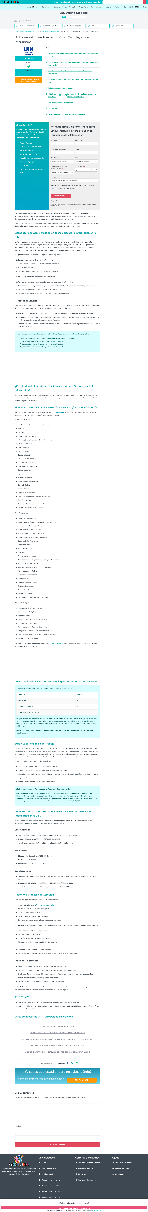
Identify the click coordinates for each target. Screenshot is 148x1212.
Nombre (54, 140)
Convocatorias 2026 (131, 7)
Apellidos (78, 140)
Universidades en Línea (50, 1186)
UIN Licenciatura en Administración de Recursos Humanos (57, 1046)
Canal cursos (46, 7)
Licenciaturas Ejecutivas (50, 26)
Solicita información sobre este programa (72, 1208)
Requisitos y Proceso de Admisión (60, 103)
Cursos (93, 26)
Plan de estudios (57, 644)
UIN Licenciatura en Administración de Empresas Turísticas (57, 1033)
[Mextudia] (11, 2)
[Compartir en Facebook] (67, 1063)
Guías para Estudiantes (123, 1163)
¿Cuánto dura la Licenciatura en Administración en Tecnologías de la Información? (73, 63)
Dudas (53, 177)
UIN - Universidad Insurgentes (50, 31)
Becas (64, 7)
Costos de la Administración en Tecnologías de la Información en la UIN (73, 80)
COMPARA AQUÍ (82, 1080)
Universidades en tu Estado (51, 1197)
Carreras (57, 7)
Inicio (16, 31)
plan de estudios (58, 412)
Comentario (19, 1102)
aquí (70, 990)
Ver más (96, 1210)
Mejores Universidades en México (29, 31)
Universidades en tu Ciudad (51, 1191)
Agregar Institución (122, 1168)
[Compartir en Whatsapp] (77, 1063)
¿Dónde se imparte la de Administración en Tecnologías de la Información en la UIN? (72, 95)
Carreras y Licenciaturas (26, 26)
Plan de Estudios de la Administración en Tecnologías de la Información (70, 72)
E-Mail (77, 149)
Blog (145, 7)
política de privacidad (86, 185)
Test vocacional (96, 7)
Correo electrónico (22, 1134)
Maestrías (72, 7)
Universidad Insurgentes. (45, 905)
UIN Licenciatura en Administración (57, 1026)
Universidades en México (50, 1180)
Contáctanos (119, 1174)
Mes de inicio (79, 167)
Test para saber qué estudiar (89, 1163)
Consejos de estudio (112, 7)
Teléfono (58, 149)
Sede (76, 158)
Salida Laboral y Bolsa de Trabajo (60, 88)
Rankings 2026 (47, 1174)
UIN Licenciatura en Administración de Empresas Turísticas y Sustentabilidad (57, 1039)
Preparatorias (83, 7)
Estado (53, 158)
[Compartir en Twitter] (72, 1063)
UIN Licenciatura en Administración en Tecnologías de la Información (57, 1052)
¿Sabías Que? (53, 109)
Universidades (32, 7)
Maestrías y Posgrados (74, 26)
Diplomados (119, 26)
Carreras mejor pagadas (87, 1180)
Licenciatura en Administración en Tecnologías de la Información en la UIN (73, 54)
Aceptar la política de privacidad (65, 189)
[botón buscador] (144, 2)
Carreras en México (85, 1168)
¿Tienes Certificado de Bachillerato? (59, 168)
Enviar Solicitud (60, 196)
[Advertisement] (57, 368)
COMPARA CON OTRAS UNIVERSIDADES (29, 80)
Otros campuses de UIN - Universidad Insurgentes (66, 114)
